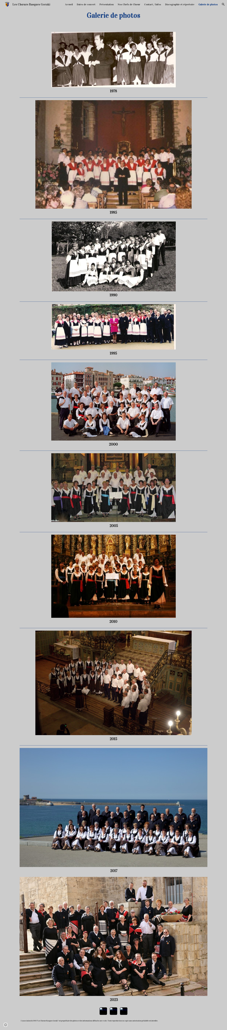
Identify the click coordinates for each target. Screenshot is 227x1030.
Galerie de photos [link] (208, 4)
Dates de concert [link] (86, 4)
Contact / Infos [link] (152, 4)
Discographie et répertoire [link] (179, 4)
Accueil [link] (69, 4)
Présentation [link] (106, 4)
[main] (113, 15)
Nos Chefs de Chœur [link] (129, 4)
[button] (223, 4)
